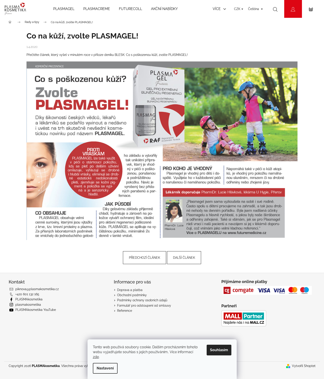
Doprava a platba (130, 290)
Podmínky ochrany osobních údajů (142, 300)
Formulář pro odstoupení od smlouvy (144, 305)
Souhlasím (219, 350)
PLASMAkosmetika (29, 299)
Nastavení (105, 368)
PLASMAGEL (177, 55)
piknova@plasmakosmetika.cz (37, 289)
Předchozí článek (144, 257)
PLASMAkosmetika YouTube (35, 310)
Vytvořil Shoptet (304, 366)
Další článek (184, 257)
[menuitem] (64, 9)
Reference (124, 310)
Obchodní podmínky (132, 295)
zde (96, 357)
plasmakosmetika (28, 304)
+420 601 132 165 (27, 294)
